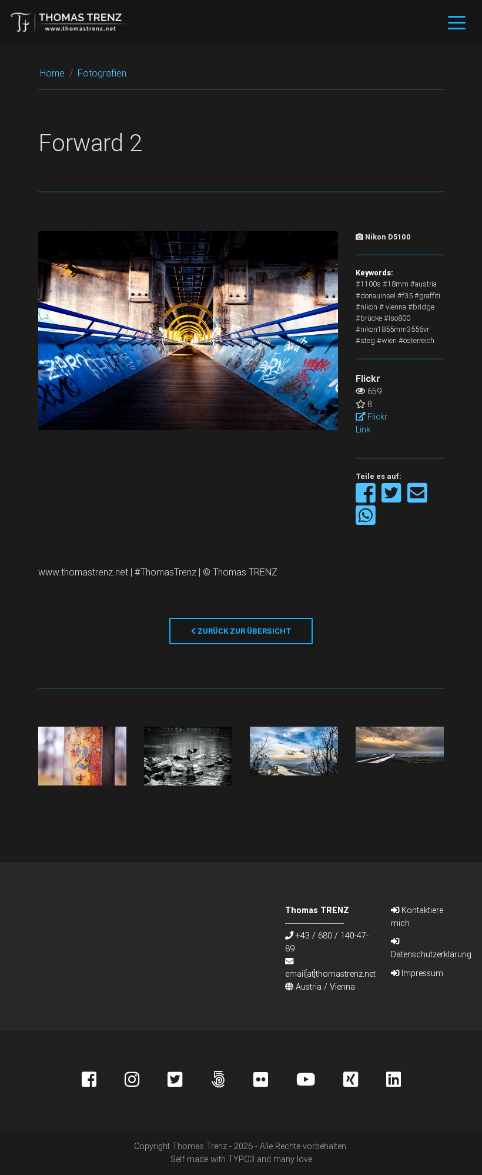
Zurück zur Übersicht (244, 631)
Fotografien (102, 73)
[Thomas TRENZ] (68, 21)
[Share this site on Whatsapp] (366, 521)
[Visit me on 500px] (231, 1081)
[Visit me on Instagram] (146, 1081)
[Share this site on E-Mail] (417, 499)
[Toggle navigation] (457, 22)
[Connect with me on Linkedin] (393, 1081)
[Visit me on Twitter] (189, 1081)
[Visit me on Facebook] (103, 1081)
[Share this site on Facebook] (366, 499)
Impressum (421, 973)
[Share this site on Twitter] (392, 499)
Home (52, 73)
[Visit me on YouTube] (319, 1081)
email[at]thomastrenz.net (330, 973)
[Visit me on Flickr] (274, 1081)
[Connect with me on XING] (364, 1081)
